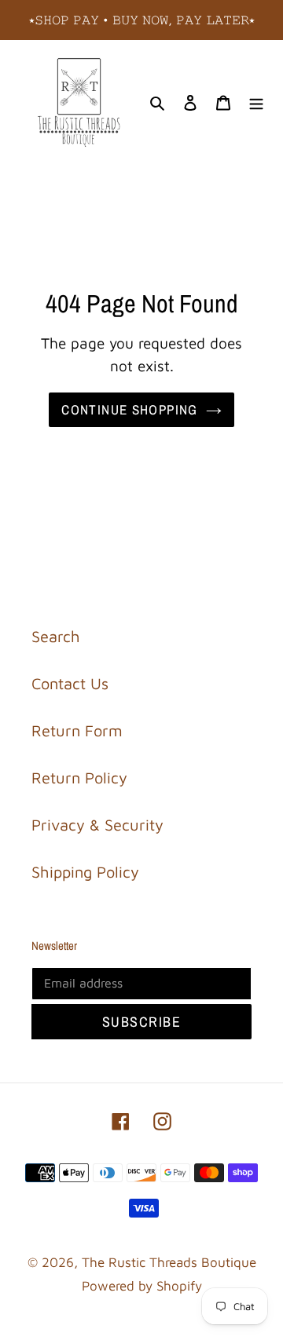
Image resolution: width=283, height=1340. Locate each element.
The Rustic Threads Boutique (169, 1262)
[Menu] (256, 101)
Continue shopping (129, 409)
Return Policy (79, 778)
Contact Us (69, 683)
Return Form (77, 730)
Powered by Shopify (142, 1286)
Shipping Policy (85, 872)
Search (55, 636)
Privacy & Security (97, 825)
